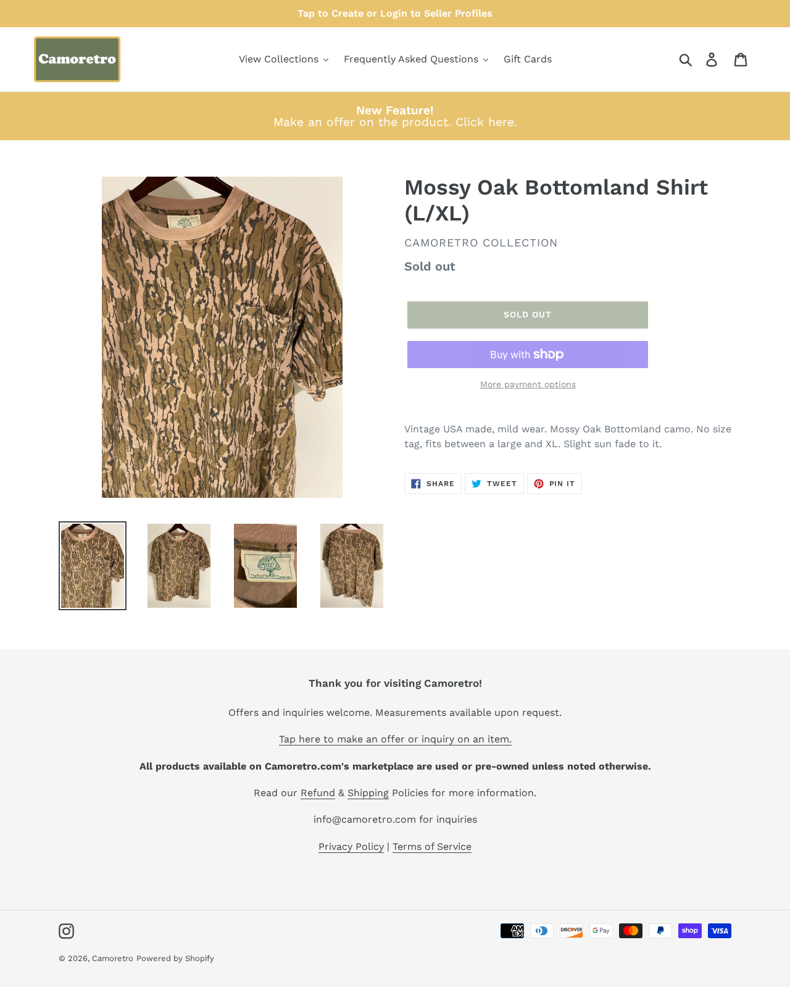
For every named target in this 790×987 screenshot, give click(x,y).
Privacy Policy (351, 846)
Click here (484, 122)
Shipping (368, 793)
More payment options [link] (528, 384)
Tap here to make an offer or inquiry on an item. (395, 739)
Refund (318, 793)
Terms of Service (432, 846)
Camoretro (112, 958)
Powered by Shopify (175, 958)
